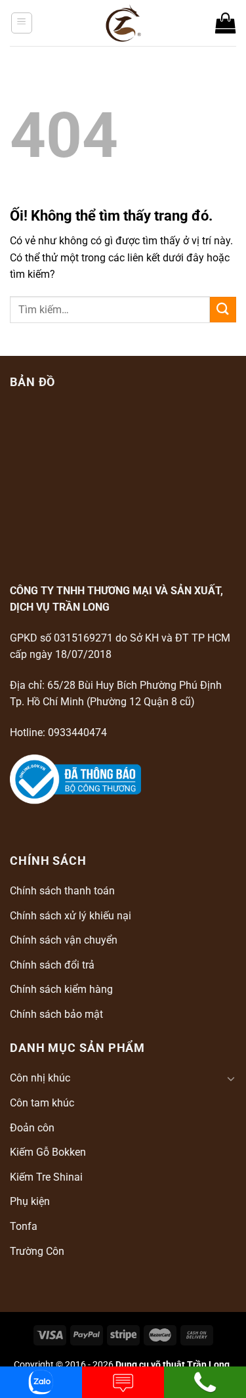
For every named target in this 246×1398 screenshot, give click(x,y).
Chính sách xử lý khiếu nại (70, 915)
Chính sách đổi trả (52, 965)
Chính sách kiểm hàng (61, 989)
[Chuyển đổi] (231, 1078)
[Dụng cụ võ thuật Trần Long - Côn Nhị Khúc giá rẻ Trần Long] (123, 23)
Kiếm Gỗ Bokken (48, 1152)
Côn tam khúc (42, 1103)
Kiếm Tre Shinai (46, 1177)
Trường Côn (37, 1251)
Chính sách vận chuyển (63, 940)
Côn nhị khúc (40, 1078)
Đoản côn (32, 1128)
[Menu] (22, 22)
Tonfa (23, 1226)
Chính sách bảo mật (56, 1014)
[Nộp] (223, 309)
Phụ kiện (30, 1201)
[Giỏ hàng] (225, 23)
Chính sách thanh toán (62, 891)
